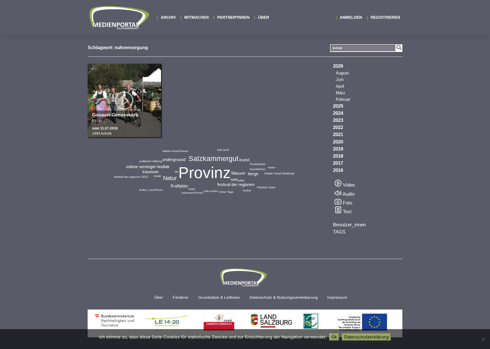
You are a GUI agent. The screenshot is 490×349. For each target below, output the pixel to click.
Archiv (168, 17)
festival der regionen (235, 184)
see (234, 179)
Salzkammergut (213, 158)
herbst (247, 190)
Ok (334, 337)
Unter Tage (226, 191)
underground (173, 159)
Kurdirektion (258, 164)
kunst (244, 159)
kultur (271, 167)
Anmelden (351, 17)
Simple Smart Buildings (279, 173)
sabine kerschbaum (175, 150)
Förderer (181, 297)
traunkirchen (258, 169)
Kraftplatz (179, 185)
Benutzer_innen (349, 224)
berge (253, 173)
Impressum (337, 297)
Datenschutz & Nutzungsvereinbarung (284, 297)
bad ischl (223, 149)
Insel (192, 189)
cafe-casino (210, 191)
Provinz (204, 172)
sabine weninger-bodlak (148, 166)
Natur (170, 178)
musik (157, 175)
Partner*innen (233, 17)
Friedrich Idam (266, 187)
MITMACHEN (196, 17)
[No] (483, 339)
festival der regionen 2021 (131, 176)
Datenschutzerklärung (366, 337)
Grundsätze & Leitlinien (219, 297)
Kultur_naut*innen (151, 189)
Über (263, 17)
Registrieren (385, 17)
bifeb (241, 180)
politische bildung (151, 161)
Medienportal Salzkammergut (119, 17)
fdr (176, 171)
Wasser (238, 173)
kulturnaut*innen (192, 192)
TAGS (339, 232)
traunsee (150, 171)
